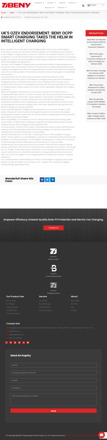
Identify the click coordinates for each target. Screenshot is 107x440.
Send (53, 411)
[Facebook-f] (6, 342)
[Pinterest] (15, 342)
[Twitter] (11, 342)
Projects (62, 3)
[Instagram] (23, 342)
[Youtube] (28, 342)
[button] (83, 6)
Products (38, 3)
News (12, 12)
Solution (50, 3)
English (93, 5)
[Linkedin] (19, 342)
